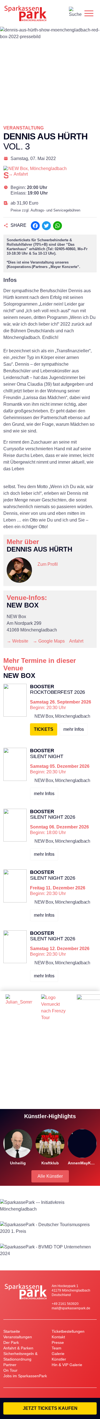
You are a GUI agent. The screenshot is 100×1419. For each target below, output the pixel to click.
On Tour (10, 1370)
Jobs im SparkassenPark (25, 1376)
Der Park (11, 1342)
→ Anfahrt (18, 174)
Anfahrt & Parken (18, 1348)
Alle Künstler (50, 1176)
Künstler (59, 1359)
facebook (53, 574)
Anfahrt (76, 641)
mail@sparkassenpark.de (71, 1308)
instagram (42, 574)
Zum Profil (48, 564)
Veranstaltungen (17, 1337)
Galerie (58, 1353)
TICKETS (43, 729)
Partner (9, 1365)
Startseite (11, 1331)
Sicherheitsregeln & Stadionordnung (20, 1356)
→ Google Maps (49, 641)
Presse (58, 1342)
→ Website (17, 641)
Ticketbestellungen (68, 1331)
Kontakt (58, 1337)
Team (56, 1348)
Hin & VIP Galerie (67, 1365)
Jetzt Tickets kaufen (50, 1408)
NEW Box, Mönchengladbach (37, 168)
